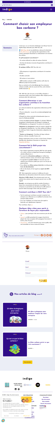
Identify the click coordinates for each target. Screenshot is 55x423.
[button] (50, 9)
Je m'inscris (27, 2)
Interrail (22, 217)
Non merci (6, 415)
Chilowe (22, 213)
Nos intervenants (46, 399)
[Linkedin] (52, 5)
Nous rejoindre (45, 401)
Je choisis (16, 415)
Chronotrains (23, 222)
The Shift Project (25, 51)
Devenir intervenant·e (46, 403)
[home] (7, 9)
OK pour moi (26, 415)
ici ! (32, 204)
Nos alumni (45, 397)
